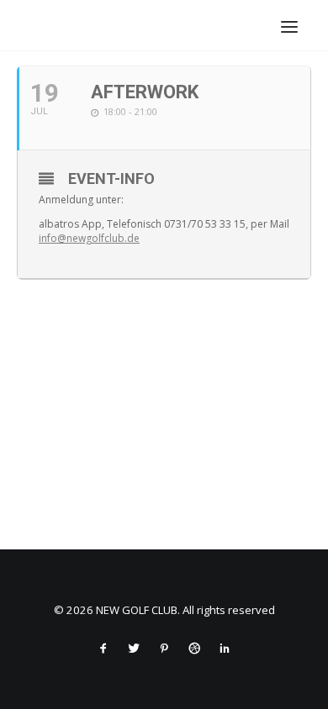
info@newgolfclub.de (89, 238)
